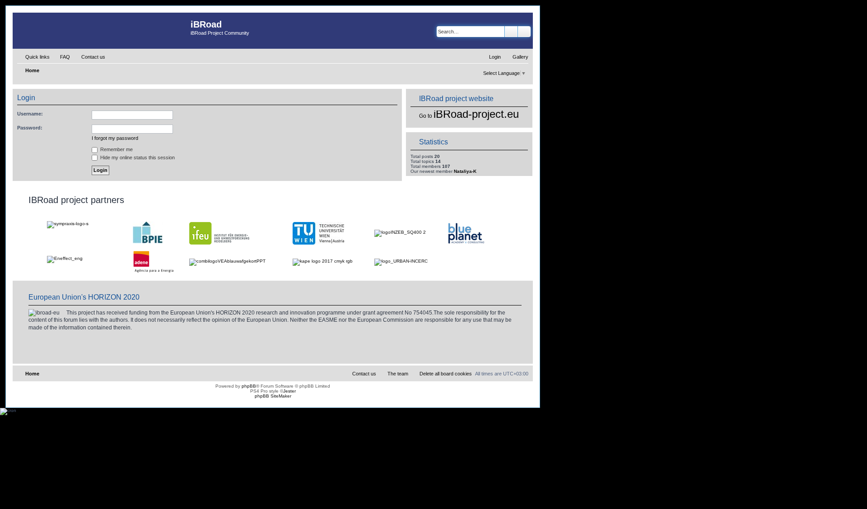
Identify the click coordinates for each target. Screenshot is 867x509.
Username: (30, 113)
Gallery (520, 57)
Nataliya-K (465, 171)
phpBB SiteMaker (273, 395)
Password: (29, 127)
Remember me (116, 149)
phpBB (249, 386)
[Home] (102, 31)
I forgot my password (115, 138)
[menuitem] (61, 56)
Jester (289, 391)
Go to (425, 116)
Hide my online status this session (137, 157)
